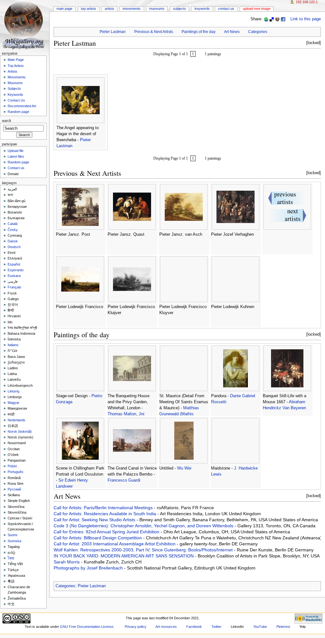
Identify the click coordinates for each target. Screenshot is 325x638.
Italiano (13, 345)
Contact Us (226, 8)
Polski (12, 466)
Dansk (13, 241)
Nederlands (16, 420)
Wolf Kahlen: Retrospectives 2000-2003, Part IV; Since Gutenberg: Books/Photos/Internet (144, 549)
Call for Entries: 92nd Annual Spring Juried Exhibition (107, 531)
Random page (18, 112)
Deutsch (14, 247)
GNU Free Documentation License (86, 626)
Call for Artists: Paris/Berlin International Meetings (104, 507)
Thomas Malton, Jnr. (126, 414)
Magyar (13, 403)
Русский (14, 489)
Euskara (14, 276)
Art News (232, 32)
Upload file (15, 151)
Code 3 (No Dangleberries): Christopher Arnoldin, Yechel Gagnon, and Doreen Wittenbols (144, 525)
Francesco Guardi (124, 480)
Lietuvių (13, 391)
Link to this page (305, 19)
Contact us (16, 168)
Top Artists (88, 8)
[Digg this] (277, 19)
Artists (109, 8)
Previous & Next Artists (153, 32)
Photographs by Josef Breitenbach (89, 567)
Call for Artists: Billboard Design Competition (98, 537)
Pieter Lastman (113, 32)
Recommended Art (22, 106)
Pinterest (283, 626)
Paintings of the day (199, 32)
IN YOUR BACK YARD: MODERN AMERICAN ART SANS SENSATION (124, 555)
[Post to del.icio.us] (271, 19)
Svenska (14, 541)
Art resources (166, 626)
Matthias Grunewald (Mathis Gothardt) (179, 414)
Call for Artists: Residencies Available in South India (105, 513)
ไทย (11, 558)
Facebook (194, 626)
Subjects (179, 8)
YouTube (260, 626)
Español (14, 264)
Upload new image (256, 8)
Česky (13, 230)
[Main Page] (24, 24)
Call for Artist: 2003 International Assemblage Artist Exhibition (115, 543)
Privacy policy (135, 626)
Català (12, 224)
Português (15, 472)
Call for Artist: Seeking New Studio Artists (95, 519)
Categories (257, 32)
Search (6, 120)
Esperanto (15, 270)
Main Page (64, 8)
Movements (132, 8)
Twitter (216, 626)
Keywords (202, 8)
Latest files (16, 156)
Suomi (12, 535)
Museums (156, 8)
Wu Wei (184, 468)
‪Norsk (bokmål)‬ (20, 431)
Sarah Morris (67, 561)
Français (14, 287)
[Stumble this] (266, 19)
